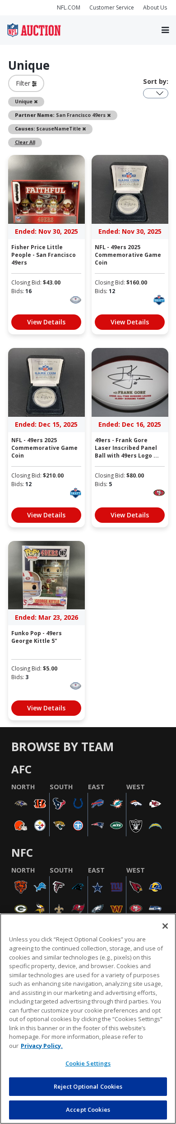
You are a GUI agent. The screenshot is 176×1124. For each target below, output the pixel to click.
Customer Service (111, 7)
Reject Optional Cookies (88, 1086)
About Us (155, 7)
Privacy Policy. (42, 1046)
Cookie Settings (88, 1063)
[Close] (165, 926)
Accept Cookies (88, 1109)
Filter (24, 83)
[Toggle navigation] (165, 30)
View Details (46, 322)
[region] (88, 1018)
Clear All (25, 142)
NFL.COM (68, 7)
